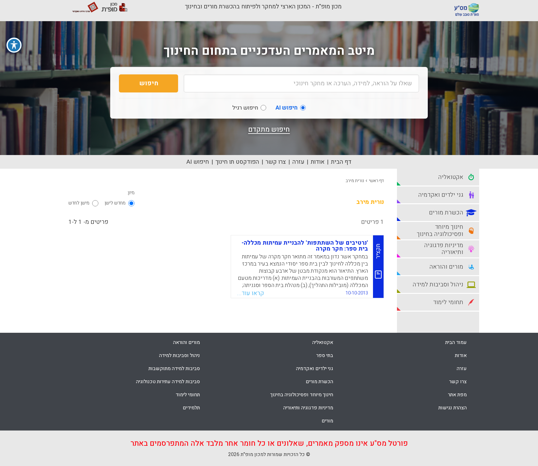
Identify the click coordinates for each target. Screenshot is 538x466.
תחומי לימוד (188, 394)
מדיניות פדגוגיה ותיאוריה (308, 408)
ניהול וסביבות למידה (179, 355)
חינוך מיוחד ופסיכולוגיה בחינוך (301, 394)
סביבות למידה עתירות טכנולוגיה (168, 381)
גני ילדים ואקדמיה (314, 368)
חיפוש (148, 83)
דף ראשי (376, 180)
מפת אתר (457, 394)
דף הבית (341, 162)
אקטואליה (322, 342)
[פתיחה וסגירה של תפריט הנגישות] (14, 45)
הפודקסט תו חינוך (237, 162)
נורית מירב (355, 180)
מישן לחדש (78, 203)
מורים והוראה (186, 342)
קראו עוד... (250, 293)
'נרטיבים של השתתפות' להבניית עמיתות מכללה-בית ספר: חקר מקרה (305, 245)
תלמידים (191, 408)
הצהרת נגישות (452, 408)
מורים (327, 421)
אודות (317, 162)
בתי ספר (324, 355)
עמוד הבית (456, 342)
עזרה (298, 162)
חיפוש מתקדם (269, 129)
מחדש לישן (115, 203)
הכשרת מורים (319, 381)
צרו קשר (276, 162)
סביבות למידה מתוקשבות (174, 368)
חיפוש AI (197, 162)
